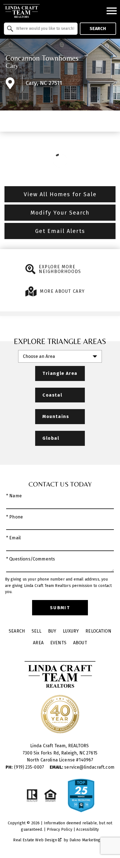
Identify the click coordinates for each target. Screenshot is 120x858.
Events (58, 642)
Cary (12, 65)
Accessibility (87, 829)
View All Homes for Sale (60, 194)
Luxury (71, 631)
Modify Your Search (60, 212)
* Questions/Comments (30, 559)
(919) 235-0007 (25, 767)
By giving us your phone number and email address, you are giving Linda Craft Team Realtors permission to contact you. (58, 585)
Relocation (98, 631)
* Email (13, 537)
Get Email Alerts (60, 231)
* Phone (14, 517)
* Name (14, 495)
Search (98, 28)
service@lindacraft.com (82, 767)
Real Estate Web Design (35, 840)
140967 (86, 760)
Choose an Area (39, 356)
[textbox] (44, 28)
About (80, 642)
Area (38, 642)
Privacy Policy (59, 829)
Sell (36, 631)
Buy (52, 631)
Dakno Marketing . (87, 840)
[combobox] (41, 29)
